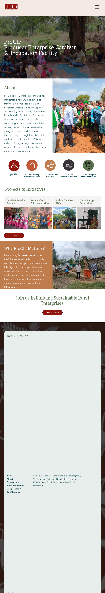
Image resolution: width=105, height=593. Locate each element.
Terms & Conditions (16, 485)
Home (10, 475)
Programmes (13, 482)
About (10, 479)
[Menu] (97, 7)
